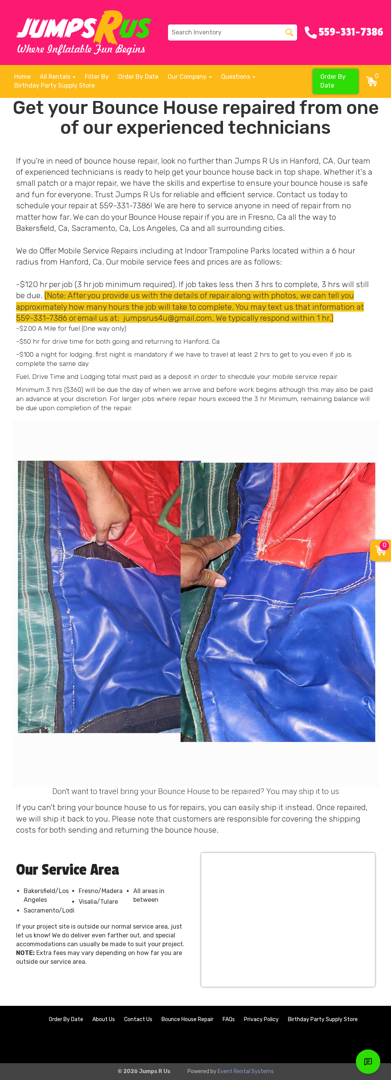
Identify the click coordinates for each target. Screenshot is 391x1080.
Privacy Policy (261, 1019)
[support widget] (368, 1061)
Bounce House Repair (187, 1019)
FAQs (229, 1019)
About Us (103, 1019)
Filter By (97, 76)
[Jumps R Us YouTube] (370, 1044)
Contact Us (138, 1019)
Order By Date (138, 76)
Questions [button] (236, 76)
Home (22, 76)
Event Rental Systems (246, 1071)
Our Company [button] (188, 76)
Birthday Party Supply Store (54, 85)
